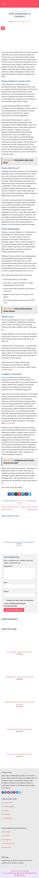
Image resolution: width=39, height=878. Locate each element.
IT (12, 873)
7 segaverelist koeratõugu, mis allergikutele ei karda (18, 543)
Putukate (24, 11)
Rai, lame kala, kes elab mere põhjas (19, 729)
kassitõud (7, 836)
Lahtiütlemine (8, 818)
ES (18, 875)
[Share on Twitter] (12, 494)
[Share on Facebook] (9, 494)
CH (33, 873)
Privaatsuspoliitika (9, 806)
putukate (8, 423)
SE (29, 873)
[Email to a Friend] (16, 494)
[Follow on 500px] (17, 792)
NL (15, 873)
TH (15, 875)
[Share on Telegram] (29, 494)
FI (35, 873)
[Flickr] (14, 792)
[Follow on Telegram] (19, 792)
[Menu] (4, 3)
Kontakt (6, 810)
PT (24, 873)
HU (24, 875)
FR (18, 873)
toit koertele (7, 840)
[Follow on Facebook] (3, 792)
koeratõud (7, 832)
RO (27, 873)
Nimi (5, 582)
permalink (19, 503)
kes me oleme (8, 803)
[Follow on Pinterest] (8, 792)
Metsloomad (16, 11)
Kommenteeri (8, 566)
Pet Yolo (27, 21)
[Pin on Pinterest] (19, 494)
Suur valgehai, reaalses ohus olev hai (19, 652)
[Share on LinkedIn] (23, 494)
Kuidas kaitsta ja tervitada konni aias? (19, 754)
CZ (21, 875)
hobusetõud (7, 847)
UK (21, 873)
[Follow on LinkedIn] (11, 792)
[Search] (35, 3)
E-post (6, 591)
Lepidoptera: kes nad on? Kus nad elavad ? (19, 677)
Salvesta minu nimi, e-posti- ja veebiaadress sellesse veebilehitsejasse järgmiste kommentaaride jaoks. (19, 603)
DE (10, 873)
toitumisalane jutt (9, 843)
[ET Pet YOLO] (19, 4)
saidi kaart (7, 814)
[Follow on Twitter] (5, 792)
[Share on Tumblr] (26, 494)
